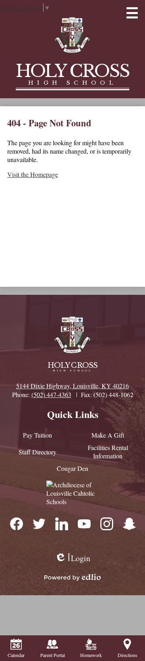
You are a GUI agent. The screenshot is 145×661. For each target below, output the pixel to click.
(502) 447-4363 (51, 394)
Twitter (38, 523)
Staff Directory (37, 452)
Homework (91, 655)
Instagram (106, 523)
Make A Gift (107, 435)
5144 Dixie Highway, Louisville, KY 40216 (72, 385)
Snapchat (129, 523)
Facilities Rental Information (108, 451)
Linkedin (61, 523)
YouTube (83, 523)
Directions (127, 655)
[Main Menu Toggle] (132, 13)
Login (72, 558)
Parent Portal (52, 655)
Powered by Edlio (72, 577)
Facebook (16, 523)
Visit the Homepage (32, 174)
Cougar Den (72, 468)
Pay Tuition (37, 435)
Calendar (16, 655)
